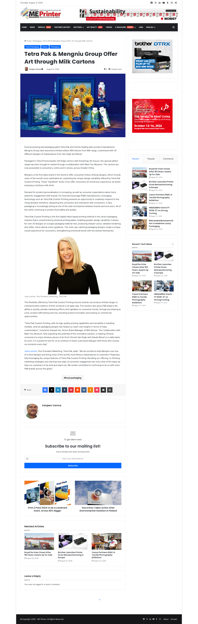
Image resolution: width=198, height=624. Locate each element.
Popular (151, 158)
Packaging (37, 41)
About (166, 619)
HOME (24, 27)
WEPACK (44, 27)
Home (29, 41)
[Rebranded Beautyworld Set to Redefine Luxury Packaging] (139, 224)
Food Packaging (32, 47)
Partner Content (62, 27)
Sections (78, 27)
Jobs (141, 27)
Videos (109, 27)
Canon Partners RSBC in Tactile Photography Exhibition (103, 555)
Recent (135, 158)
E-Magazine (124, 27)
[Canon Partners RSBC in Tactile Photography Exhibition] (106, 541)
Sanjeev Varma (35, 69)
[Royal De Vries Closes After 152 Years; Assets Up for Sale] (39, 541)
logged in (39, 584)
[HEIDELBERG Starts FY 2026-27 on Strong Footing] (139, 211)
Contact (174, 619)
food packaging (73, 377)
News (32, 27)
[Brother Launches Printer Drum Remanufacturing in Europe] (73, 541)
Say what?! (94, 27)
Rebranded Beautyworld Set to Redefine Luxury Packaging (161, 223)
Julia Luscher (30, 351)
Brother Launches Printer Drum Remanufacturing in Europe (71, 555)
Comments (168, 158)
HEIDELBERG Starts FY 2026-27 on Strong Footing (159, 210)
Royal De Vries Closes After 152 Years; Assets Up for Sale (38, 553)
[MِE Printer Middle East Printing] (42, 13)
